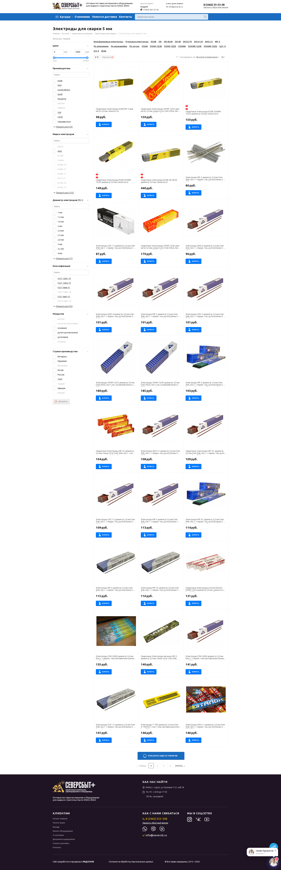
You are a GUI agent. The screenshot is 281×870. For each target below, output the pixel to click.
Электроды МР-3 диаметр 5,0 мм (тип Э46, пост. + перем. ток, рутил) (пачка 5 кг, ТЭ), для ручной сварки (206, 178)
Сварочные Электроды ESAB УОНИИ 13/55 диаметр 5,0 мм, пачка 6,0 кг (203, 113)
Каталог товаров (60, 819)
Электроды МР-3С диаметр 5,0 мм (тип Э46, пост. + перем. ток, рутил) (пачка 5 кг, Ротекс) (161, 589)
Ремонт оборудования (63, 831)
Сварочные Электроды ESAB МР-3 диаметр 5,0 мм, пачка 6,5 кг (115, 110)
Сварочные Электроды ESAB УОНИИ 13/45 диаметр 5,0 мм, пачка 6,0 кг (113, 181)
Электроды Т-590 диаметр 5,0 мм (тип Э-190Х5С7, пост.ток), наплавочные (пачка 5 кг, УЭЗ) (161, 726)
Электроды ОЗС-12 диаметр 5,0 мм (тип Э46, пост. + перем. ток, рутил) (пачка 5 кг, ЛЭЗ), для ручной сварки (116, 520)
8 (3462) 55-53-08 (214, 4)
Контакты (125, 16)
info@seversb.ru (176, 7)
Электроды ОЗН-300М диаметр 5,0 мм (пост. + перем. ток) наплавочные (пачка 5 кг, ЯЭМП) (116, 657)
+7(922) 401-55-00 (151, 10)
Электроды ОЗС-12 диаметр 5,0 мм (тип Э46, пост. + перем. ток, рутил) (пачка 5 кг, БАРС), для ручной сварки (116, 247)
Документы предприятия (64, 839)
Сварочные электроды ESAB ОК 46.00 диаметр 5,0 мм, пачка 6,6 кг (159, 181)
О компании (82, 16)
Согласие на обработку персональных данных (131, 861)
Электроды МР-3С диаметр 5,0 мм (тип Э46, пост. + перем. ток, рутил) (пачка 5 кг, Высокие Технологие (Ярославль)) (206, 520)
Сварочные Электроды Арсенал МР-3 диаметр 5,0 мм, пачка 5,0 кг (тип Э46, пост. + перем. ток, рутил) (159, 657)
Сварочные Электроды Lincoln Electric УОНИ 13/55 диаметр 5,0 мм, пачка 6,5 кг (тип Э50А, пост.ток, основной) (205, 589)
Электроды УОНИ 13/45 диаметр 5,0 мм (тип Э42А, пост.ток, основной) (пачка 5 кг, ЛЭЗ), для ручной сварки (161, 384)
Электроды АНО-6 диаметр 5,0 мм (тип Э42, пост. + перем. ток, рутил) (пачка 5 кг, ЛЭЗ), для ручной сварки (206, 247)
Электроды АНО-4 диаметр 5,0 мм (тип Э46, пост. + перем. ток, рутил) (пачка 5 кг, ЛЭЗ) (116, 315)
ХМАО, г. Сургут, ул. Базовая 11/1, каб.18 (165, 787)
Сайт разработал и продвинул (73, 861)
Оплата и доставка (104, 16)
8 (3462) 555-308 (156, 818)
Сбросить (106, 57)
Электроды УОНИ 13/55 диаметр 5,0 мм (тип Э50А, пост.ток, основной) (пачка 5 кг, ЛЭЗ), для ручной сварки (116, 384)
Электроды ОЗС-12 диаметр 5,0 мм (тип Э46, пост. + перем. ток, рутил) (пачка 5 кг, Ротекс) (116, 726)
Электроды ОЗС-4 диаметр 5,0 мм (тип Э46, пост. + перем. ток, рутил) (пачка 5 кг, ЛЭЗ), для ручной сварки (206, 315)
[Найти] (205, 17)
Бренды (56, 827)
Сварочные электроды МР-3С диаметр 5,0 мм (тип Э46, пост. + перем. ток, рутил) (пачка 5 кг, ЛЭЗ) (206, 452)
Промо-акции (59, 823)
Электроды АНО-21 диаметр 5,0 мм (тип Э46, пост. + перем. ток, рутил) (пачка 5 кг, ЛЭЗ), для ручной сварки (161, 452)
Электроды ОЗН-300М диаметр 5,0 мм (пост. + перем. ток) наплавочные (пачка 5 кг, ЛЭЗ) (205, 657)
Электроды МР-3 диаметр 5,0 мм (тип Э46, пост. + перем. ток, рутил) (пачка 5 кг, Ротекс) (116, 589)
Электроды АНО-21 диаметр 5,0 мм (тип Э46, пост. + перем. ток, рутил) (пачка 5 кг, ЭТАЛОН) (206, 726)
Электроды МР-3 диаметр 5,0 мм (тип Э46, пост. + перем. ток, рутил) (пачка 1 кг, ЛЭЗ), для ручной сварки (161, 520)
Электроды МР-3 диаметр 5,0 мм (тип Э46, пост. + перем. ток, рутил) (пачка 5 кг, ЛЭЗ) (161, 315)
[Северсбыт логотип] (67, 6)
